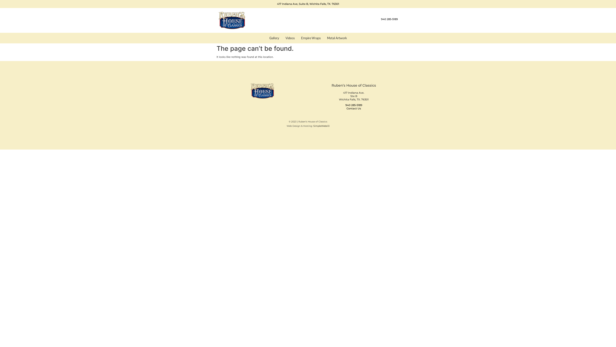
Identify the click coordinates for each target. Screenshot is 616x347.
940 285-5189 (389, 19)
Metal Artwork (337, 38)
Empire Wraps (311, 38)
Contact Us (353, 108)
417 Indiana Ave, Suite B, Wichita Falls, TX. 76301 (308, 3)
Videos (290, 38)
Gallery (274, 38)
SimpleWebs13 (321, 126)
